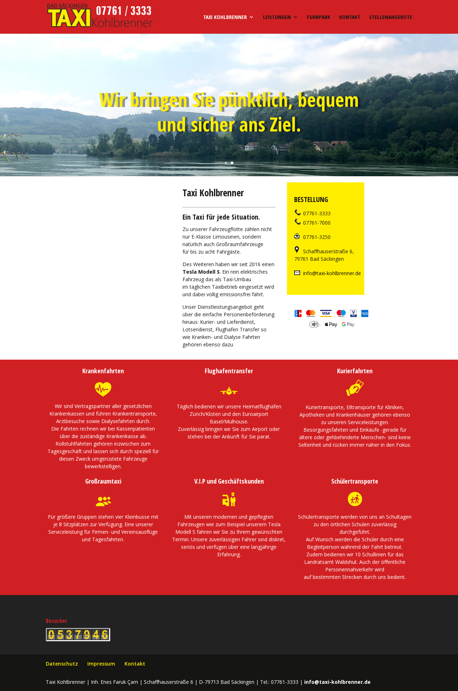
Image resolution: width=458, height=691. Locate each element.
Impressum (101, 663)
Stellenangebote (390, 17)
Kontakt (349, 17)
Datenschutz (62, 663)
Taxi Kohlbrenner (225, 17)
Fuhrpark (318, 17)
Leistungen (277, 17)
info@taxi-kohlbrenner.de (331, 273)
